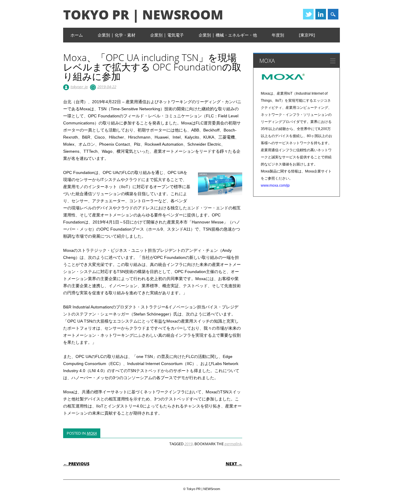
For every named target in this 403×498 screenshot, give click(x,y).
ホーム (77, 35)
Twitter (308, 14)
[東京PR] (307, 35)
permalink (233, 443)
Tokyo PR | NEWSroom (143, 14)
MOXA (92, 433)
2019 (188, 443)
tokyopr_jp (79, 86)
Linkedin (320, 14)
